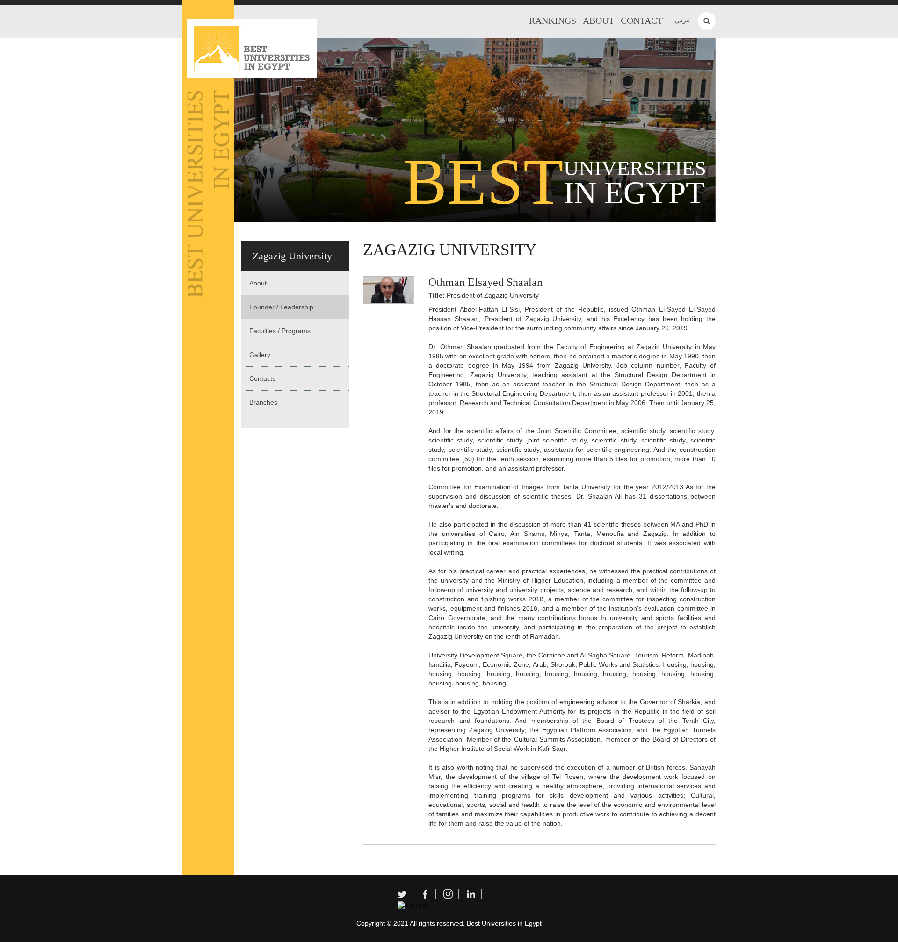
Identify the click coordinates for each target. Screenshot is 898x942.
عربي (682, 20)
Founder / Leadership (281, 307)
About (598, 20)
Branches (263, 402)
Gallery (259, 354)
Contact (642, 20)
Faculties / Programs (280, 331)
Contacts (262, 378)
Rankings (552, 20)
